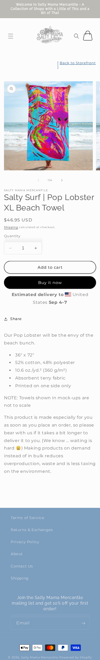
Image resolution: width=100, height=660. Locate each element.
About (17, 553)
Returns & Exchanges (32, 529)
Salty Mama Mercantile (39, 657)
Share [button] (16, 318)
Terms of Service (27, 517)
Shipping (11, 227)
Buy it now (50, 282)
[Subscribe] (83, 623)
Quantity (12, 236)
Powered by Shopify (75, 657)
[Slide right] (62, 180)
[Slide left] (38, 180)
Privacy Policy (25, 541)
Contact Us (22, 566)
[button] (11, 36)
